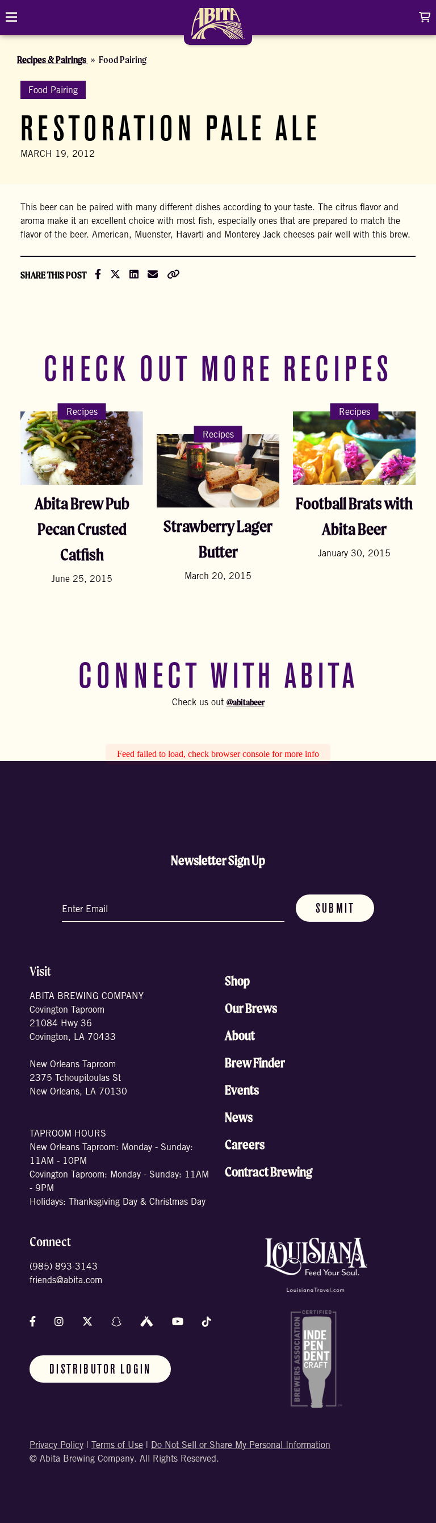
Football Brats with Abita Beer (354, 516)
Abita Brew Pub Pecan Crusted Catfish (82, 529)
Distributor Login (100, 1370)
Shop (237, 980)
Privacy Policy (56, 1445)
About (240, 1035)
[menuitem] (218, 27)
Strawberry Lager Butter (218, 539)
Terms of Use (117, 1445)
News (239, 1117)
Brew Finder (255, 1062)
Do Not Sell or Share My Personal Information (240, 1445)
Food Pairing (53, 90)
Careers (245, 1144)
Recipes (82, 412)
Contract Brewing (268, 1171)
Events (242, 1090)
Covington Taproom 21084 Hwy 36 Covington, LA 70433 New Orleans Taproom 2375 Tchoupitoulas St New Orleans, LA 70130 (78, 1051)
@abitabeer (246, 702)
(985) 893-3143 (64, 1267)
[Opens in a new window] (316, 1265)
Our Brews (251, 1008)
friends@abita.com (66, 1280)
